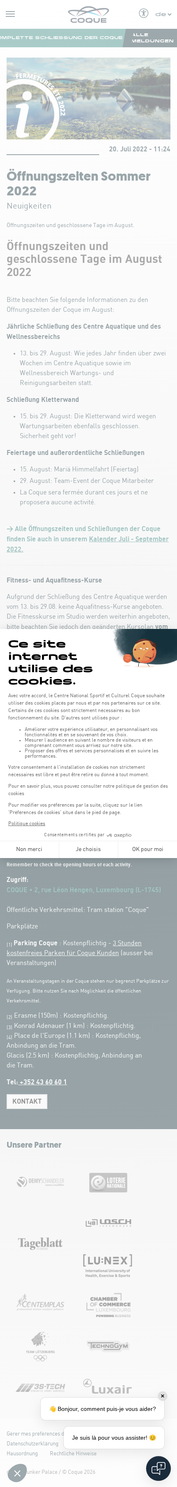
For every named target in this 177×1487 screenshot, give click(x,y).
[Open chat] (158, 1468)
